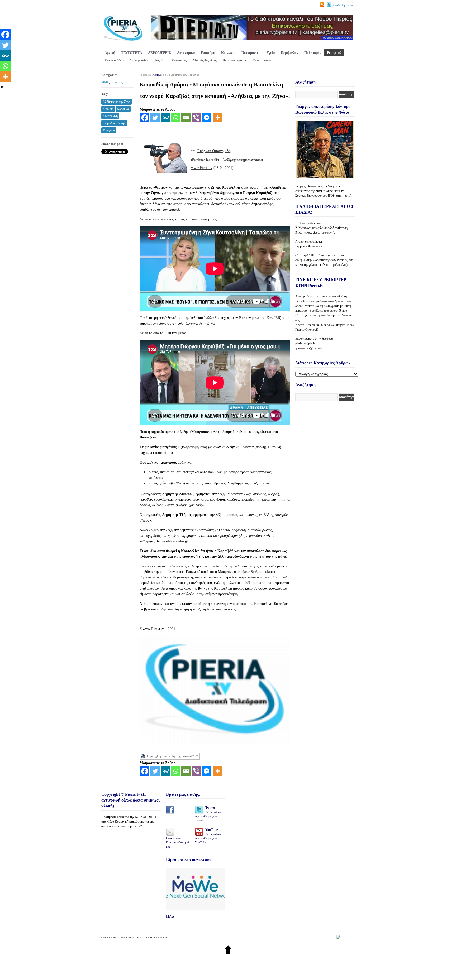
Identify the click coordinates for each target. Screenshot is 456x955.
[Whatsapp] (175, 117)
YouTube (208, 836)
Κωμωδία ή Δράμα (114, 123)
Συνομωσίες (139, 60)
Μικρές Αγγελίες (204, 60)
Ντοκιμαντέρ (250, 53)
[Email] (186, 117)
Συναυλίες (179, 60)
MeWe (170, 916)
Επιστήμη (208, 53)
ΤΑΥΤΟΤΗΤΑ (131, 53)
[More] (217, 117)
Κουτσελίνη (110, 116)
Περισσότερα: (232, 60)
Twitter (208, 814)
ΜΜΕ (105, 82)
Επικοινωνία (262, 60)
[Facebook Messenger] (206, 117)
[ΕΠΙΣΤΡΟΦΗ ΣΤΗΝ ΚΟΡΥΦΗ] (228, 953)
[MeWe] (165, 117)
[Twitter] (155, 117)
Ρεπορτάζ (334, 53)
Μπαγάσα (109, 130)
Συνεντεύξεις (114, 60)
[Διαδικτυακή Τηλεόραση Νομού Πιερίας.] (123, 40)
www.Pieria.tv (201, 168)
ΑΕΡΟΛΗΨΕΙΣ (159, 53)
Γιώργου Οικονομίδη (214, 151)
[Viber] (196, 117)
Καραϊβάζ (123, 109)
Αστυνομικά (186, 53)
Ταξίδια (159, 60)
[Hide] (2, 87)
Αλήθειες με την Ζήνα (116, 102)
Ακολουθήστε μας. (343, 5)
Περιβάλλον (289, 53)
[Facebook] (144, 117)
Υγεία (271, 53)
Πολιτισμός (312, 53)
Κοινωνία (228, 53)
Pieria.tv (157, 74)
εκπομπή (108, 109)
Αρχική (109, 53)
